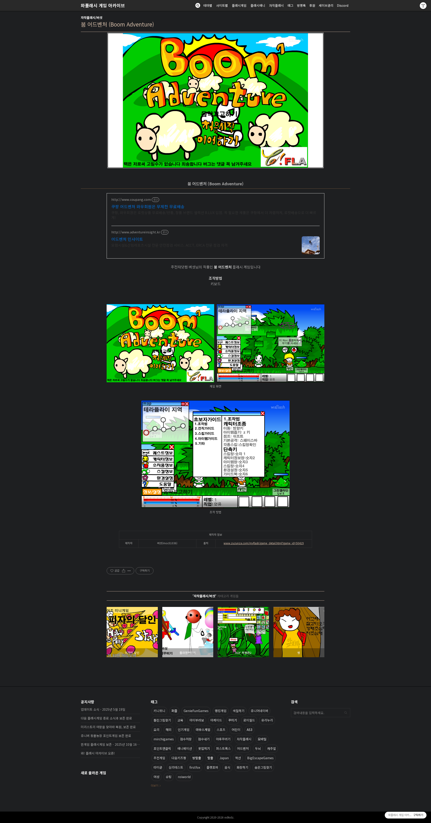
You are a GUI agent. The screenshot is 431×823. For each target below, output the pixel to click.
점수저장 (186, 739)
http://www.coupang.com (131, 199)
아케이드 (216, 720)
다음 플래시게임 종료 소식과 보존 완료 (106, 718)
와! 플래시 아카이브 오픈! (98, 753)
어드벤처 (243, 748)
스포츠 (221, 729)
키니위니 (159, 710)
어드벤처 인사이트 (127, 239)
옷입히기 (204, 748)
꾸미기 (232, 720)
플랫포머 (212, 767)
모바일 (262, 739)
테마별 (207, 5)
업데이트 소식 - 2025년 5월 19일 (103, 709)
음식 (227, 767)
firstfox (194, 767)
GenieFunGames (196, 710)
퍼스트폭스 (223, 748)
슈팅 (169, 776)
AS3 (249, 729)
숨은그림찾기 (263, 767)
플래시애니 (258, 5)
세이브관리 (326, 5)
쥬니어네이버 (259, 710)
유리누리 (267, 720)
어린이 (236, 729)
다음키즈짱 (179, 758)
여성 (156, 776)
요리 (156, 729)
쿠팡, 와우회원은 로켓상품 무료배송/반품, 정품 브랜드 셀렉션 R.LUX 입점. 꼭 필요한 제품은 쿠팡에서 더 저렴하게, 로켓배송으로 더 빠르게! (213, 215)
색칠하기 (238, 710)
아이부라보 (196, 720)
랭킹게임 (220, 710)
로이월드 (249, 720)
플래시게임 (239, 5)
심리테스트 (176, 767)
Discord (342, 5)
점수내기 (204, 739)
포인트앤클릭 (162, 748)
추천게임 (159, 758)
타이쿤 (158, 767)
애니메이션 (184, 748)
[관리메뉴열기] (423, 5)
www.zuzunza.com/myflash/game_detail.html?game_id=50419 (264, 543)
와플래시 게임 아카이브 (103, 5)
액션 (238, 758)
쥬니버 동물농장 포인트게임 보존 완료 (106, 735)
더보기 (154, 785)
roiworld (184, 776)
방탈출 (196, 758)
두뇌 (258, 748)
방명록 (301, 5)
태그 (290, 5)
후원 (312, 5)
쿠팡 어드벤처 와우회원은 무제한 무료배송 (148, 206)
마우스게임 (203, 729)
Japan (224, 758)
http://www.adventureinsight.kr (135, 232)
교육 (180, 720)
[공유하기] (123, 570)
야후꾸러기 (223, 739)
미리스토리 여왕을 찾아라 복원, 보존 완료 (108, 727)
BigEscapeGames (260, 758)
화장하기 (242, 767)
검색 (345, 712)
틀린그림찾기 (162, 720)
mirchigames (164, 739)
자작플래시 (276, 5)
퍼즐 (174, 710)
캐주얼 (271, 748)
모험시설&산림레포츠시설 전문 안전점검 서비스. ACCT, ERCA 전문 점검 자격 (169, 245)
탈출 (210, 758)
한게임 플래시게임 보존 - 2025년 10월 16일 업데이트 (110, 744)
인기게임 (183, 729)
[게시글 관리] (129, 570)
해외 (169, 729)
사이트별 (222, 5)
